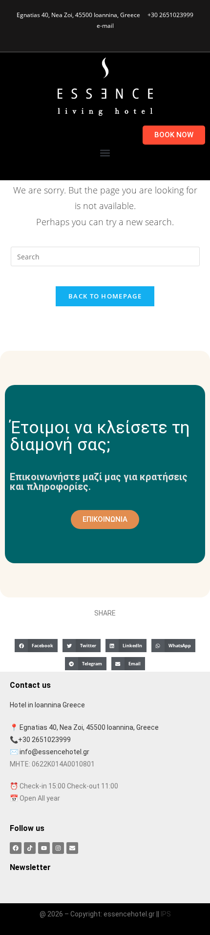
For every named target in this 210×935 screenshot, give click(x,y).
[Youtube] (44, 848)
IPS (166, 914)
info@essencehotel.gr (54, 752)
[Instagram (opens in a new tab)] (98, 35)
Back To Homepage (105, 296)
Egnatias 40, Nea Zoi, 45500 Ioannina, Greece (78, 15)
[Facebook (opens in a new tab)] (88, 35)
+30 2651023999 (170, 15)
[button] (105, 153)
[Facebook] (15, 848)
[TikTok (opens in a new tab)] (120, 35)
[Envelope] (72, 848)
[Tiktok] (30, 848)
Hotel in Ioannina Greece (47, 705)
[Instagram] (58, 848)
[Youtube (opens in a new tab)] (109, 35)
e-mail (105, 25)
